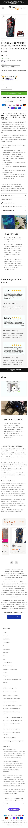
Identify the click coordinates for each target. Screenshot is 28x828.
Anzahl (2, 85)
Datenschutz (6, 655)
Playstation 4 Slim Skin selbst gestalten (12, 720)
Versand (25, 822)
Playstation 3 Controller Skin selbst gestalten (11, 733)
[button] (3, 8)
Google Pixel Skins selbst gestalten (11, 698)
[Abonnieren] (23, 804)
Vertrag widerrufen (14, 616)
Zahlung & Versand (7, 662)
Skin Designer (6, 639)
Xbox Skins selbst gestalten (9, 737)
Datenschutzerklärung (14, 822)
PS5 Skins (5, 682)
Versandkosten (4, 61)
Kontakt (5, 632)
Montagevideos (6, 652)
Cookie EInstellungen (8, 665)
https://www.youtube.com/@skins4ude (11, 511)
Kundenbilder (6, 642)
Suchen (5, 672)
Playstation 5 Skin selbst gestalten (11, 708)
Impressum (5, 635)
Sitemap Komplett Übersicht (10, 669)
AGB (4, 659)
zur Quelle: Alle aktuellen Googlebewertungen (14, 370)
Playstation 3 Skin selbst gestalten (11, 729)
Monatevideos (4, 503)
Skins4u (6, 820)
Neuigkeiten (6, 676)
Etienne (9, 545)
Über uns (5, 645)
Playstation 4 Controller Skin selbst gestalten (11, 724)
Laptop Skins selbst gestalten (10, 702)
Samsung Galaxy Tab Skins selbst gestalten (13, 741)
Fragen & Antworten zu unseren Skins (12, 679)
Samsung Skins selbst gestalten (10, 695)
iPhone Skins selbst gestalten (10, 692)
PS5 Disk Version (5, 66)
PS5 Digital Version (15, 66)
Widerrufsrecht (6, 649)
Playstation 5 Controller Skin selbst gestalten (11, 712)
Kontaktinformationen (17, 824)
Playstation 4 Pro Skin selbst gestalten (12, 717)
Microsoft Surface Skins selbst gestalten (12, 705)
